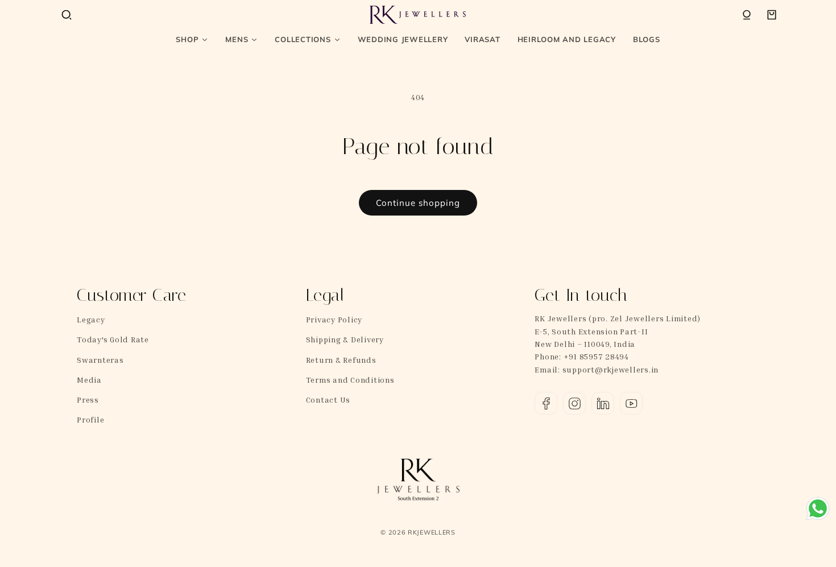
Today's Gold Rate (113, 339)
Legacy (91, 319)
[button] (66, 14)
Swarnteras (100, 360)
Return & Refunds (341, 360)
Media (89, 379)
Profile (90, 419)
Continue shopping (418, 202)
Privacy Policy (334, 319)
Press (88, 399)
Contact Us (328, 399)
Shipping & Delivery (345, 339)
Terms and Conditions (350, 379)
